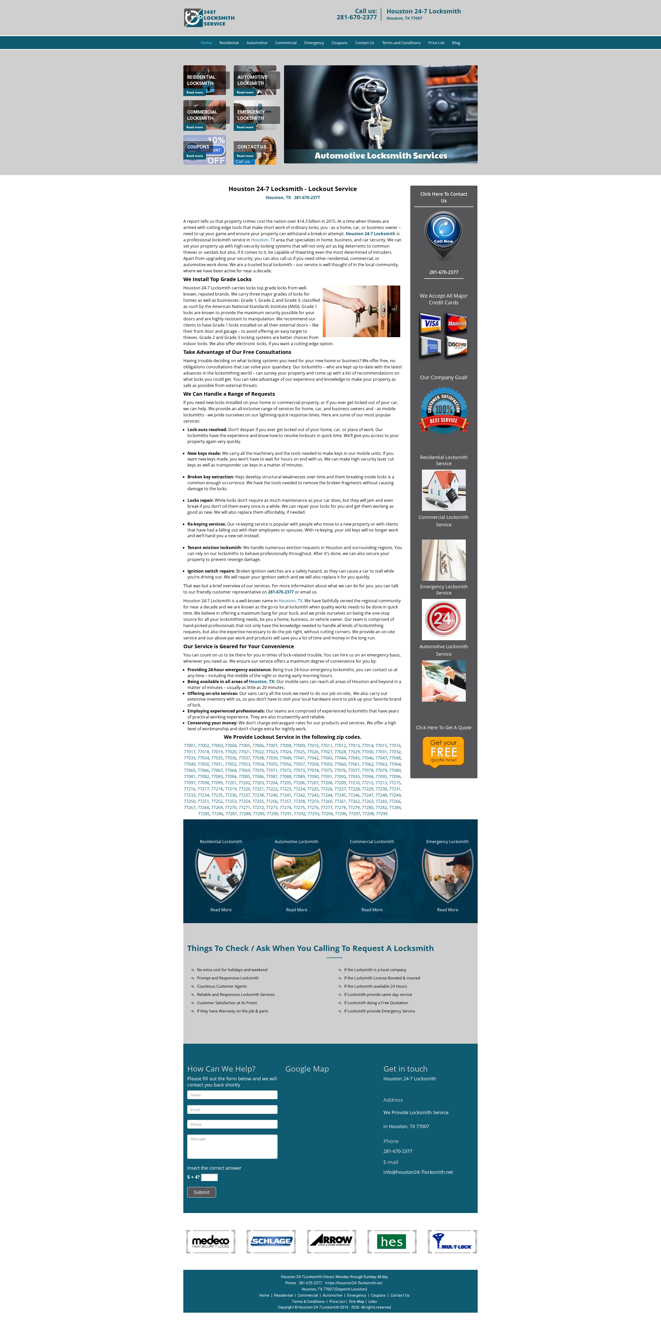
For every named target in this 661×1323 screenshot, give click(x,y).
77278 (340, 807)
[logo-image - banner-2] (381, 114)
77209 (340, 783)
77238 (258, 795)
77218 (217, 789)
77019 (217, 752)
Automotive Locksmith (296, 841)
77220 (244, 789)
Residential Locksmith (221, 841)
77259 (313, 801)
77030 (367, 752)
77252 (217, 801)
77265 (381, 801)
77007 (272, 745)
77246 (354, 795)
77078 (367, 770)
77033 (189, 758)
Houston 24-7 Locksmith (371, 233)
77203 (258, 783)
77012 (340, 745)
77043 (326, 758)
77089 (299, 776)
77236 (231, 795)
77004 (231, 745)
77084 (231, 776)
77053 (244, 764)
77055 (272, 764)
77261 (340, 801)
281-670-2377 (357, 17)
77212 (367, 783)
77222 (272, 789)
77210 (354, 783)
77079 (381, 770)
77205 (285, 783)
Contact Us (364, 42)
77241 (285, 795)
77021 (244, 752)
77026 (313, 752)
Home (206, 42)
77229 (367, 789)
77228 (354, 789)
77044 (340, 758)
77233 (189, 795)
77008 (285, 745)
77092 (340, 776)
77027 (326, 752)
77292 (299, 814)
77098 (203, 783)
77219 (231, 789)
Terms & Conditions (308, 1302)
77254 (244, 801)
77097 (189, 783)
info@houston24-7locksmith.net (418, 1172)
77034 (203, 758)
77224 (299, 789)
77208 (326, 783)
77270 (231, 807)
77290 (272, 814)
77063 (381, 764)
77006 (258, 745)
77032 (395, 752)
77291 (286, 814)
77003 (217, 745)
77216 (189, 789)
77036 (231, 758)
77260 (326, 801)
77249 (395, 795)
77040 (285, 758)
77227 (340, 789)
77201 (231, 783)
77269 (217, 807)
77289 (258, 814)
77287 (231, 814)
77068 (231, 770)
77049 (189, 764)
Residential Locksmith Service (444, 460)
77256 (272, 801)
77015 (381, 745)
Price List (436, 42)
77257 (285, 801)
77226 (326, 789)
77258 (299, 801)
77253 (231, 801)
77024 (285, 752)
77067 (217, 770)
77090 (313, 776)
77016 (395, 745)
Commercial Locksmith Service (444, 521)
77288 (245, 814)
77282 (381, 807)
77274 (285, 807)
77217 (203, 789)
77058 (313, 764)
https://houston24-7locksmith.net (353, 1283)
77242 (299, 795)
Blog (456, 42)
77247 (367, 795)
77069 (244, 770)
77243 (313, 795)
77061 (354, 764)
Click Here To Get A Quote (443, 727)
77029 (354, 752)
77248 (381, 795)
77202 (244, 783)
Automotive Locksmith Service (444, 650)
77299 (382, 814)
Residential (229, 42)
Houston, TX (278, 197)
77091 (326, 776)
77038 (258, 758)
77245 (340, 795)
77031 (381, 752)
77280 (367, 807)
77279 (354, 807)
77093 (354, 776)
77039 (272, 758)
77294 (327, 814)
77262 (354, 801)
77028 (340, 752)
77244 (326, 795)
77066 (203, 770)
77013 (354, 745)
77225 (313, 789)
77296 (341, 814)
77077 (354, 770)
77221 (258, 789)
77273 (272, 807)
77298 (368, 814)
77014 (367, 745)
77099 (217, 783)
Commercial (286, 42)
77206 (299, 783)
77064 (395, 764)
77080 (395, 770)
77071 (272, 770)
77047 (381, 758)
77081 (189, 776)
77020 (231, 752)
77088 (285, 776)
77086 (258, 776)
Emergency (314, 42)
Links (372, 1302)
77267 (189, 807)
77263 (367, 801)
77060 (340, 764)
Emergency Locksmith (447, 841)
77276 (313, 807)
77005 (244, 745)
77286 (217, 814)
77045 (354, 758)
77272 (258, 807)
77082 (203, 776)
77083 (217, 776)
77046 (367, 758)
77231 (395, 789)
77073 (299, 770)
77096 (395, 776)
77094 (367, 776)
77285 (204, 814)
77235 (217, 795)
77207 (313, 783)
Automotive (257, 42)
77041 (299, 758)
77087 (272, 776)
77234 (203, 795)
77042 (313, 758)
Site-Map (356, 1302)
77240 (272, 795)
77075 (326, 770)
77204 (272, 783)
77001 (189, 745)
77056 (285, 764)
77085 (244, 776)
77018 (203, 752)
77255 (258, 801)
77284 (395, 807)
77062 (367, 764)
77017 (189, 752)
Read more (194, 92)
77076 (340, 770)
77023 (272, 752)
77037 (244, 758)
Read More (221, 910)
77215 (395, 783)
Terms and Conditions (401, 42)
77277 (326, 807)
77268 (203, 807)
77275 (299, 807)
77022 (258, 752)
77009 (299, 745)
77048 (395, 758)
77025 (299, 752)
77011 (326, 745)
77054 (258, 764)
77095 (381, 776)
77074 (313, 770)
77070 (258, 770)
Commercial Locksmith (372, 841)
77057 (299, 764)
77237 (244, 795)
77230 (381, 789)
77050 (203, 764)
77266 (395, 801)
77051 (217, 764)
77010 (313, 745)
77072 (285, 770)
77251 (203, 801)
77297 (354, 814)
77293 (313, 814)
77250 (189, 801)
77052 (231, 764)
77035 (217, 758)
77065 (189, 770)
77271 (244, 807)
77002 (203, 745)
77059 (326, 764)
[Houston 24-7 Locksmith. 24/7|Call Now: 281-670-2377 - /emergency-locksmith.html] (447, 875)
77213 (381, 783)
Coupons (340, 42)
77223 (285, 789)
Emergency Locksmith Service (444, 589)
